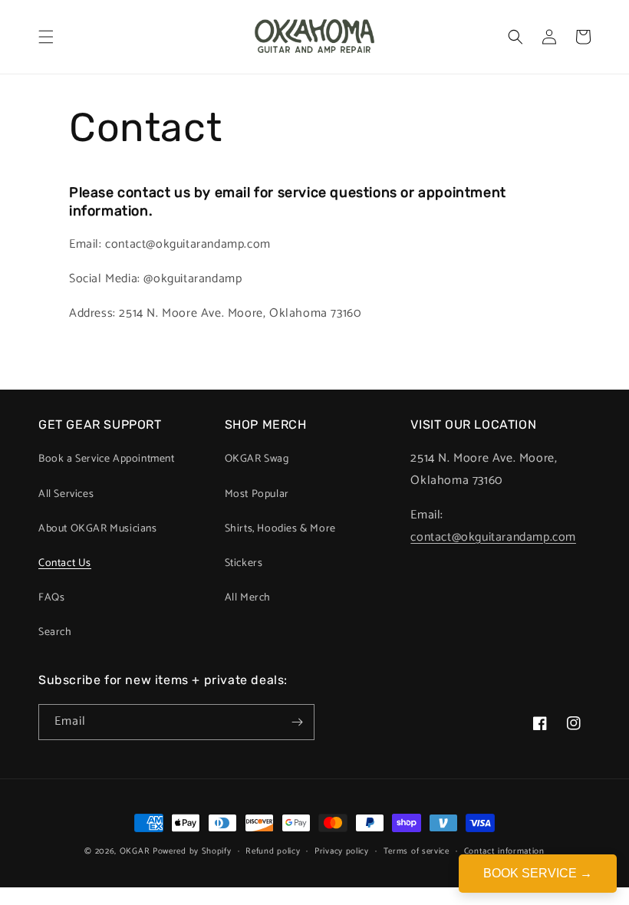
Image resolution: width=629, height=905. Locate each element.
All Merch (248, 598)
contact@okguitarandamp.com (493, 537)
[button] (46, 37)
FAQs (51, 598)
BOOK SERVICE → (537, 873)
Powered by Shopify (192, 851)
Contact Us (64, 563)
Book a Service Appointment (106, 459)
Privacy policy (341, 851)
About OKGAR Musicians (97, 529)
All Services (66, 494)
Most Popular (257, 494)
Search (55, 632)
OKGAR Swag (257, 459)
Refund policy (272, 851)
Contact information (504, 851)
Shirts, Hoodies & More (280, 529)
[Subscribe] (297, 722)
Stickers (244, 563)
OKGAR (135, 851)
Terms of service (417, 851)
